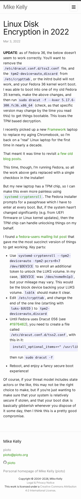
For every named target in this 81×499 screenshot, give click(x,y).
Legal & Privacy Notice (40, 482)
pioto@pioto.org (15, 455)
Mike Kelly (15, 6)
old (70, 153)
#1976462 (18, 324)
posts (16, 159)
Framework (57, 129)
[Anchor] (24, 441)
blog (7, 159)
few (63, 153)
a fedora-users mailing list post (41, 236)
